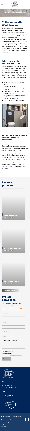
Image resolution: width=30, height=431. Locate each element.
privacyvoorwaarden (15, 355)
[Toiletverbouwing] (13, 204)
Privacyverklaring (5, 422)
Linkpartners (4, 426)
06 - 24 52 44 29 (9, 395)
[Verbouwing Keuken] (13, 270)
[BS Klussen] (15, 4)
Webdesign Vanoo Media (7, 419)
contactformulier (6, 166)
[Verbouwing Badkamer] (13, 237)
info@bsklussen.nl (9, 397)
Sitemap (3, 424)
